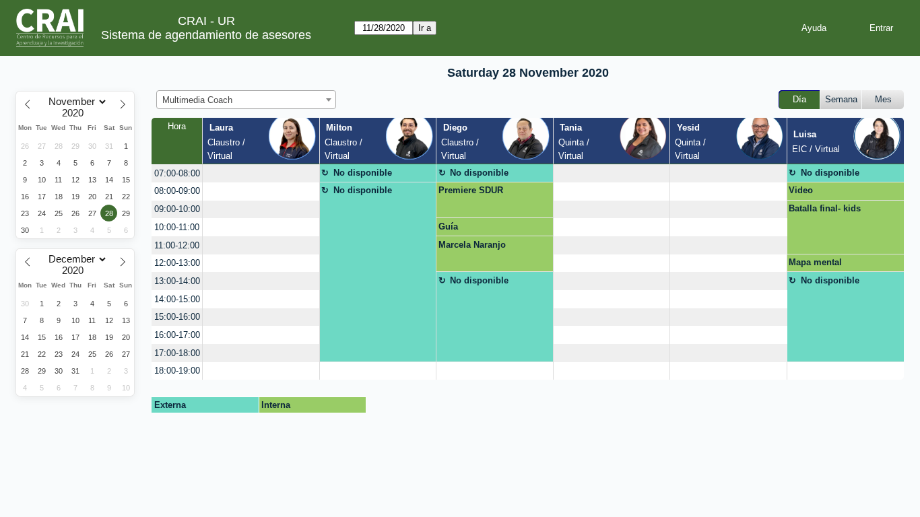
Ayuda (813, 28)
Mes (883, 99)
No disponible (362, 173)
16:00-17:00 (177, 335)
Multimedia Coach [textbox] (197, 100)
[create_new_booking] (261, 173)
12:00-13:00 (177, 263)
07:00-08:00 (177, 173)
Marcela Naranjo (472, 245)
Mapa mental (815, 262)
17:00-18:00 (177, 353)
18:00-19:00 (177, 371)
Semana (841, 99)
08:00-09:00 (177, 191)
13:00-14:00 (177, 281)
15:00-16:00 (177, 317)
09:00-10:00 (177, 209)
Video (801, 190)
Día (799, 99)
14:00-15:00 (177, 299)
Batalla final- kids (825, 208)
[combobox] (246, 99)
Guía (448, 226)
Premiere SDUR (470, 190)
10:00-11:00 (176, 227)
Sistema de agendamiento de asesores (206, 35)
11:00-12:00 (176, 245)
